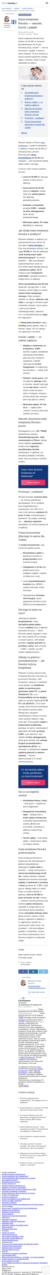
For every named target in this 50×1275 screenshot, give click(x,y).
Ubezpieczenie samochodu (12, 1246)
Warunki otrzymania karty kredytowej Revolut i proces (33, 112)
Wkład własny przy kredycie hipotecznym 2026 (19, 1189)
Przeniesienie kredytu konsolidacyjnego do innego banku (23, 1204)
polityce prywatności (27, 1057)
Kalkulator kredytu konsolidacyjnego (15, 1225)
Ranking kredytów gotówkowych (13, 1174)
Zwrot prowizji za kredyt (10, 1261)
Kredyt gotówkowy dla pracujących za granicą (18, 1178)
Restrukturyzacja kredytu (11, 1182)
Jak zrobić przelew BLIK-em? (12, 1238)
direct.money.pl (6, 8)
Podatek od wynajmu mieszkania (14, 1187)
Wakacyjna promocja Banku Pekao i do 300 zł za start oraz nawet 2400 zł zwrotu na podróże (33, 1155)
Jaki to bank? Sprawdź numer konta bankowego (19, 1208)
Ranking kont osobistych (11, 1210)
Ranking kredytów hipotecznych (13, 1186)
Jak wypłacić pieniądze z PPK (12, 1236)
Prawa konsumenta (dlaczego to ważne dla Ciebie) (35, 124)
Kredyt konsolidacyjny (10, 1197)
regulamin (22, 1020)
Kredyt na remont (8, 1233)
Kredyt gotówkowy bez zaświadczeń (15, 1176)
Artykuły (16, 8)
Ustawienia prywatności (30, 1263)
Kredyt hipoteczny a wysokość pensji (15, 1259)
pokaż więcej (23, 1086)
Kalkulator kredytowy (9, 1219)
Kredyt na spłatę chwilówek (12, 1201)
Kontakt (4, 1265)
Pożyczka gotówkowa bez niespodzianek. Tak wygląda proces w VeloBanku (34, 1100)
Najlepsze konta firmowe (11, 1212)
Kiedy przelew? (7, 1227)
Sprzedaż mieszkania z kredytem (14, 1191)
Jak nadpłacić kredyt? (10, 1180)
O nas (4, 1263)
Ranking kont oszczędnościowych (14, 1216)
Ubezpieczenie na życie (10, 1250)
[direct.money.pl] (9, 3)
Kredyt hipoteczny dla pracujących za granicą (18, 1193)
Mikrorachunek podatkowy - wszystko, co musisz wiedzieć (23, 1257)
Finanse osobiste (27, 8)
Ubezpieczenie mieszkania (11, 1248)
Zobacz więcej (33, 482)
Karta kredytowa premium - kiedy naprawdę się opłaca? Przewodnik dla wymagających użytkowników (34, 1129)
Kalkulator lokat (7, 1223)
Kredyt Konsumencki (9, 1234)
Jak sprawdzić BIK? (9, 1255)
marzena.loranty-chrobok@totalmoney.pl (36, 987)
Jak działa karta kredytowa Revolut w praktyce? (34, 96)
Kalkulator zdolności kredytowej (13, 1221)
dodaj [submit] (21, 1017)
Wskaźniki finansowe (9, 1229)
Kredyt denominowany (10, 1240)
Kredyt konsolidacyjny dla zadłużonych (16, 1199)
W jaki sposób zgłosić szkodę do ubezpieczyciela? (20, 1244)
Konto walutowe (7, 1214)
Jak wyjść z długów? (9, 1202)
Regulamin (44, 1263)
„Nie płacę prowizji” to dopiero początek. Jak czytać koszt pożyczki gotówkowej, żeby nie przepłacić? (33, 1146)
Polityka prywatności (14, 1263)
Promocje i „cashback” (34, 118)
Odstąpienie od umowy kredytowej (14, 1253)
